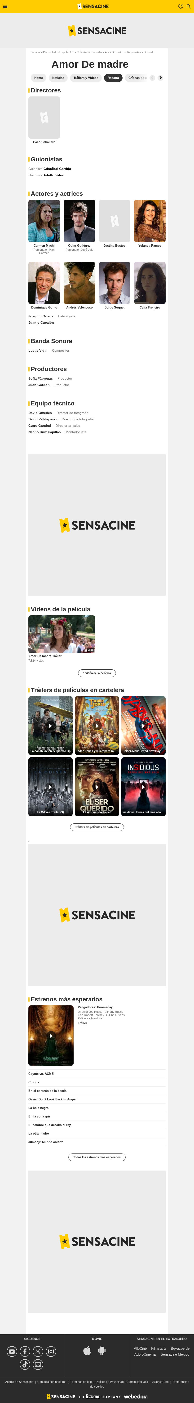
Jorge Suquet (114, 307)
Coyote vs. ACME (41, 1074)
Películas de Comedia (89, 52)
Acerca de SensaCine (19, 1382)
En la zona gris (39, 1116)
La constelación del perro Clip (51, 751)
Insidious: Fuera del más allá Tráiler (144, 812)
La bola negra (38, 1108)
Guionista (35, 169)
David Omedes (40, 413)
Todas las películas (63, 52)
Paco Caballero (44, 142)
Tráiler (82, 1023)
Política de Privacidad (110, 1382)
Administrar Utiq (138, 1382)
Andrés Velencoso (79, 307)
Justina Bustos (114, 245)
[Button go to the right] (160, 78)
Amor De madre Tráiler (45, 656)
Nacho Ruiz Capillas (44, 432)
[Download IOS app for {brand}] (90, 1350)
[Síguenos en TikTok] (26, 1364)
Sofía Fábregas (40, 378)
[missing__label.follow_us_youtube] (13, 1351)
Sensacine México (175, 1354)
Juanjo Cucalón (41, 322)
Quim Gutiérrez (79, 245)
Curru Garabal (39, 425)
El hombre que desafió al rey (49, 1125)
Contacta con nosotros (51, 1382)
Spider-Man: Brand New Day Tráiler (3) (144, 751)
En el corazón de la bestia (47, 1091)
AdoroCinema (145, 1354)
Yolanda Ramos (149, 245)
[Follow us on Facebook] (26, 1351)
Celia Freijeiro (150, 307)
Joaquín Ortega (40, 316)
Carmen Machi (44, 245)
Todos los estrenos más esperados (97, 1157)
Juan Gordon (39, 385)
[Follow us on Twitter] (39, 1351)
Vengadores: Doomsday (95, 1007)
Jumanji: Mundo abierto (45, 1142)
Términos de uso (81, 1382)
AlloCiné (140, 1348)
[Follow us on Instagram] (52, 1351)
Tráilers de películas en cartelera (97, 827)
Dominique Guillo (44, 307)
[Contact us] (39, 1364)
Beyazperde (180, 1348)
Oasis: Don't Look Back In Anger (52, 1099)
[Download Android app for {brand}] (104, 1350)
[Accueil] (93, 6)
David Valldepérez (42, 419)
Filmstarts (159, 1348)
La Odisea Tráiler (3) (50, 812)
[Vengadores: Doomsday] (51, 1035)
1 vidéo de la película (97, 673)
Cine (45, 52)
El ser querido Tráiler (97, 812)
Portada (35, 52)
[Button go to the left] (152, 78)
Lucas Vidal (37, 350)
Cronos (33, 1082)
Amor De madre (114, 52)
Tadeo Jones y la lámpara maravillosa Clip (97, 751)
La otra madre (38, 1133)
